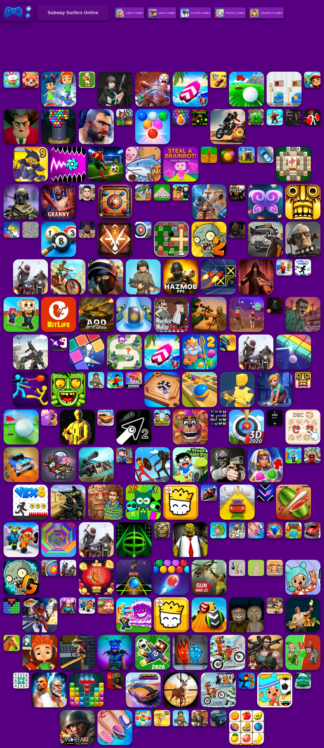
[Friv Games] (28, 10)
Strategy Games (271, 13)
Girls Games (134, 13)
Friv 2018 (8, 21)
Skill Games (167, 13)
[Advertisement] (162, 46)
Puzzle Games (235, 13)
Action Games (200, 13)
